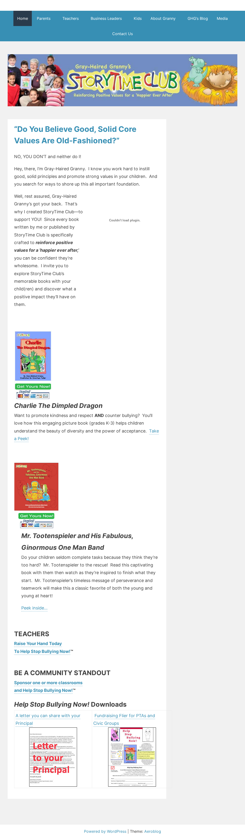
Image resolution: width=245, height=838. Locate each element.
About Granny (163, 18)
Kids (138, 18)
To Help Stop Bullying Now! (42, 651)
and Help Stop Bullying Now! (43, 690)
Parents (43, 18)
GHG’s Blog (198, 18)
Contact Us (122, 33)
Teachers (70, 18)
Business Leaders (106, 18)
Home (22, 18)
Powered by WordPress (106, 831)
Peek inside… (34, 607)
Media (222, 18)
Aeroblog (152, 831)
